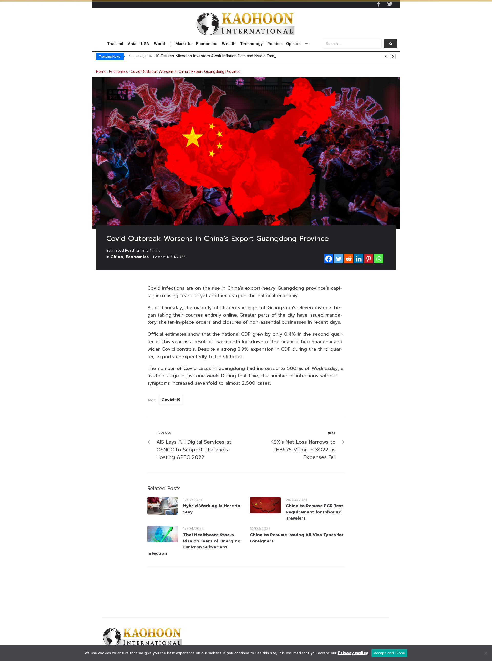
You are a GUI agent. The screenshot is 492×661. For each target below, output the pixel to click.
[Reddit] (348, 258)
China (116, 257)
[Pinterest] (368, 258)
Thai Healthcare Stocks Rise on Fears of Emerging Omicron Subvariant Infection (194, 544)
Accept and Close (389, 652)
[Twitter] (390, 4)
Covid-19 (171, 400)
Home (101, 71)
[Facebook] (328, 258)
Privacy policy (353, 653)
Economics (118, 71)
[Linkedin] (358, 258)
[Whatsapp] (378, 258)
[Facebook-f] (378, 4)
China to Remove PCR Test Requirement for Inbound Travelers (314, 512)
